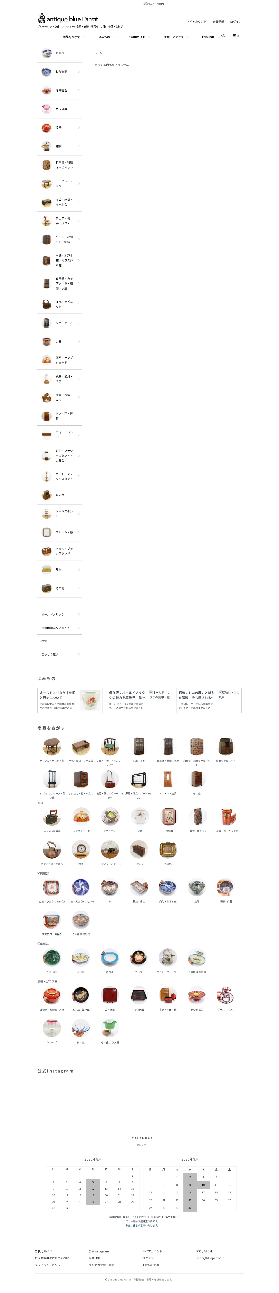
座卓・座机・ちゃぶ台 (64, 202)
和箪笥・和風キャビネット (64, 164)
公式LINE (95, 1258)
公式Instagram (99, 1251)
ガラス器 (61, 109)
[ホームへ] (68, 15)
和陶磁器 (61, 71)
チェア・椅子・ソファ (63, 220)
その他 (60, 588)
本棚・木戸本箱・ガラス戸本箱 (64, 260)
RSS (199, 1251)
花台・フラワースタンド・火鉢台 (64, 455)
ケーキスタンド (64, 513)
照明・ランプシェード (64, 360)
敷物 (58, 569)
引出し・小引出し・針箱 (64, 239)
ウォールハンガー (64, 434)
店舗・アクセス (174, 37)
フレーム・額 (64, 532)
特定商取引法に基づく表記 (52, 1258)
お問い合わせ (151, 1265)
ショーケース (64, 323)
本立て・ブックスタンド (64, 551)
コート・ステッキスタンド (64, 476)
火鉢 (58, 341)
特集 (44, 641)
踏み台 (60, 495)
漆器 (58, 127)
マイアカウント (196, 21)
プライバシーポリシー (49, 1265)
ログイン (236, 21)
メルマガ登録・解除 (101, 1265)
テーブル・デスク (64, 183)
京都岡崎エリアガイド (55, 628)
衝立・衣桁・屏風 (64, 397)
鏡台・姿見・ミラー (64, 378)
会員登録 (218, 21)
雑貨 (58, 146)
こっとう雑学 (49, 654)
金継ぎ (60, 53)
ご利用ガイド (136, 37)
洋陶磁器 (61, 90)
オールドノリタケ (52, 614)
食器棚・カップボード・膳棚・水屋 (64, 283)
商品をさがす (71, 37)
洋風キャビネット (64, 304)
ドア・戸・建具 (64, 415)
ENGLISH (208, 37)
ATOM (208, 1251)
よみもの (104, 37)
